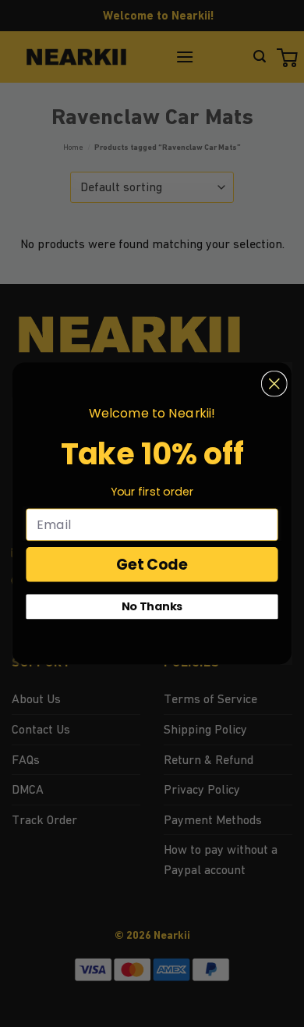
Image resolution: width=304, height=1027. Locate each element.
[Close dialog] (274, 384)
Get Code (152, 564)
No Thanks (152, 606)
